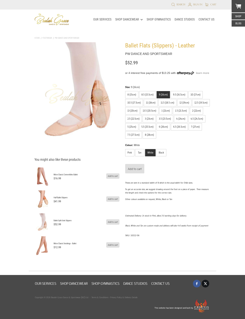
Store (37, 38)
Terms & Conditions (99, 297)
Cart (213, 4)
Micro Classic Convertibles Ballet (66, 174)
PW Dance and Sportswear (67, 38)
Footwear (47, 38)
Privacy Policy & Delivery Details (123, 297)
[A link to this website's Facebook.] (197, 283)
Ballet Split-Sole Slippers (63, 220)
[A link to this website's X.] (205, 283)
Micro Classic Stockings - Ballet (65, 243)
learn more (202, 72)
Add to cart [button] (135, 169)
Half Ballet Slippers (61, 197)
